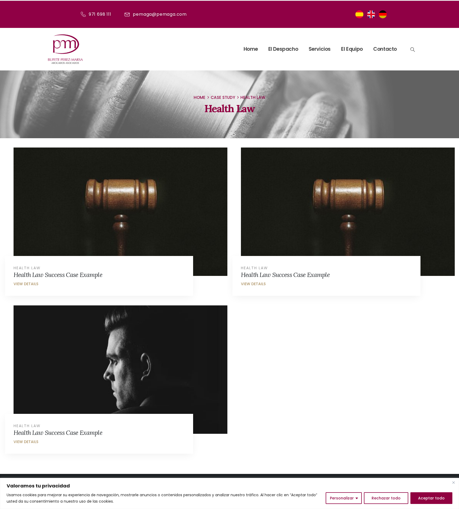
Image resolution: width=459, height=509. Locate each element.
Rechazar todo (386, 498)
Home (251, 49)
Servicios (320, 49)
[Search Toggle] (412, 49)
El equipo (352, 49)
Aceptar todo (431, 498)
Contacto (385, 49)
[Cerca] (453, 482)
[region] (229, 493)
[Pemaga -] (65, 49)
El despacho (283, 49)
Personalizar (342, 498)
